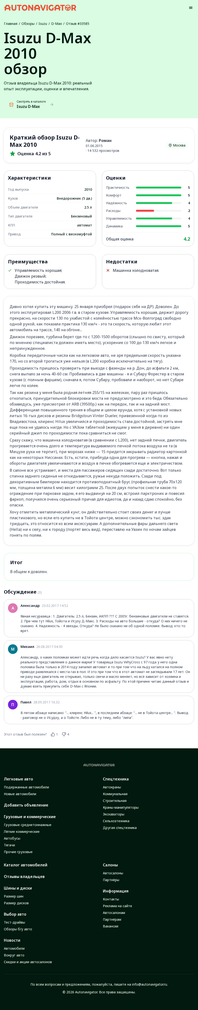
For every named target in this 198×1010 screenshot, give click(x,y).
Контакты (111, 899)
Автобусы (12, 838)
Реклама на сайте (117, 906)
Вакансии (110, 926)
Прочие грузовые (18, 851)
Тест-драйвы (14, 922)
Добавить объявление (26, 805)
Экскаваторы (113, 814)
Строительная (115, 800)
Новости (12, 940)
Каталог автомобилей (25, 865)
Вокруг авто (14, 955)
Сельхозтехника (116, 821)
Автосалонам (114, 912)
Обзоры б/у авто (18, 929)
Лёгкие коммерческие (22, 831)
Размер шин (13, 896)
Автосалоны (113, 873)
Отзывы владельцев (24, 876)
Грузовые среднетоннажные (27, 824)
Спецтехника (116, 779)
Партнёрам (112, 919)
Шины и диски (18, 888)
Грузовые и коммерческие (30, 816)
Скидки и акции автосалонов (28, 962)
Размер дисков (16, 903)
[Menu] (190, 7)
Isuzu (43, 23)
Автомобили (14, 948)
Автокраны (112, 787)
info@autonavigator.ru (149, 984)
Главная (10, 23)
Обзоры (28, 23)
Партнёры (111, 879)
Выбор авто (15, 914)
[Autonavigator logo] (40, 8)
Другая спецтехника (120, 827)
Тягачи (9, 845)
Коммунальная (115, 794)
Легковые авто (18, 779)
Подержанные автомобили (26, 787)
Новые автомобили (20, 794)
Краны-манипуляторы (121, 807)
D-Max (56, 23)
